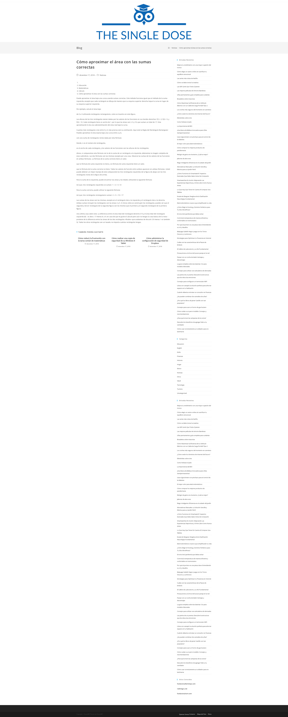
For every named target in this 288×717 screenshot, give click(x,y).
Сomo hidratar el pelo (184, 122)
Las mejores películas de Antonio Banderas (191, 91)
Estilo (179, 352)
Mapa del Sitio (201, 714)
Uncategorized (182, 393)
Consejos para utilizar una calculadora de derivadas (194, 271)
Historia (179, 360)
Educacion (180, 344)
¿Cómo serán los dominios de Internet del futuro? (193, 114)
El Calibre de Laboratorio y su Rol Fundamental (192, 249)
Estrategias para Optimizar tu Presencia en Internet (194, 238)
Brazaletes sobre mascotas (186, 99)
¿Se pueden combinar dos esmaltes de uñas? (192, 296)
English (179, 348)
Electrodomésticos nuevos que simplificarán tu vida (194, 203)
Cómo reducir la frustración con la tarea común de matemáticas (91, 239)
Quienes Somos (184, 714)
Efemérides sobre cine (184, 118)
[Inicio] (169, 48)
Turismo (180, 389)
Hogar (179, 364)
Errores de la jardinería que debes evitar (190, 214)
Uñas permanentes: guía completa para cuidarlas (193, 95)
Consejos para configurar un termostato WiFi (192, 281)
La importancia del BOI (184, 126)
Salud (179, 381)
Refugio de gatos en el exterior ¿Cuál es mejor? (192, 154)
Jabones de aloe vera (184, 159)
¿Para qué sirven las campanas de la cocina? (191, 318)
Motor (179, 369)
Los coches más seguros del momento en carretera (194, 110)
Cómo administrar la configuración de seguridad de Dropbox (155, 241)
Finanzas (180, 356)
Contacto (192, 714)
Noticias (103, 75)
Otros (179, 377)
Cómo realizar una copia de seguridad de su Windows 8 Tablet (123, 241)
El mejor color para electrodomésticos (189, 144)
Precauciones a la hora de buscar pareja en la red (193, 253)
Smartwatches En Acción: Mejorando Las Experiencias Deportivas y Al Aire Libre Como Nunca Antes (194, 183)
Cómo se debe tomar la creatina (187, 83)
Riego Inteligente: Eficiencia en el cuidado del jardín (194, 163)
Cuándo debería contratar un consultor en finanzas (194, 292)
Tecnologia (180, 385)
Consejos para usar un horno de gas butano (191, 307)
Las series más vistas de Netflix (187, 78)
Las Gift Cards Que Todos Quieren (188, 87)
